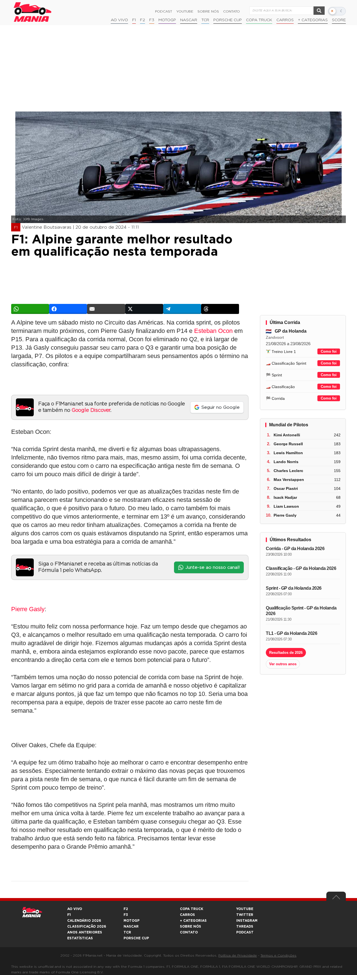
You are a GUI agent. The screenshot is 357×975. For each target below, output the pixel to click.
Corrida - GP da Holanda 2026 (295, 548)
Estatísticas (80, 938)
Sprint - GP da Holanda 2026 (294, 588)
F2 (142, 20)
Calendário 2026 (84, 920)
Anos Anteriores (84, 932)
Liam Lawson (286, 506)
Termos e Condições (278, 955)
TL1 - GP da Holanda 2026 (291, 633)
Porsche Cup (227, 20)
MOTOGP (131, 920)
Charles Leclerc (288, 470)
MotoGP (167, 20)
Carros (285, 20)
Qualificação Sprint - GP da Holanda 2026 (301, 611)
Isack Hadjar (285, 497)
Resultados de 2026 (286, 652)
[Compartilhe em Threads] (220, 309)
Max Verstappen (289, 479)
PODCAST (245, 932)
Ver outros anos (282, 664)
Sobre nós (208, 11)
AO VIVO (74, 909)
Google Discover (91, 410)
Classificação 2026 (86, 926)
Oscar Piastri (286, 488)
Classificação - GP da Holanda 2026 (301, 568)
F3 (151, 20)
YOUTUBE (244, 909)
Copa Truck (259, 20)
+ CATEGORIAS (313, 20)
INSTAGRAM (246, 920)
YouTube (184, 11)
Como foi (329, 351)
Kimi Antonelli (287, 435)
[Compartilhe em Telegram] (182, 309)
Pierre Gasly (28, 609)
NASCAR (188, 20)
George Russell (288, 444)
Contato (231, 11)
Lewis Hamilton (288, 453)
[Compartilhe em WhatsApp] (30, 309)
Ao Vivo (119, 20)
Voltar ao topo (336, 899)
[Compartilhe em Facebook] (68, 309)
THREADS (244, 926)
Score (339, 20)
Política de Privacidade (237, 955)
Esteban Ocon (213, 330)
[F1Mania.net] (32, 12)
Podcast (163, 11)
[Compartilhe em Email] (106, 309)
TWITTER (244, 914)
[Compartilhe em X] (144, 309)
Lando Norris (286, 461)
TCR (205, 20)
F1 (134, 20)
